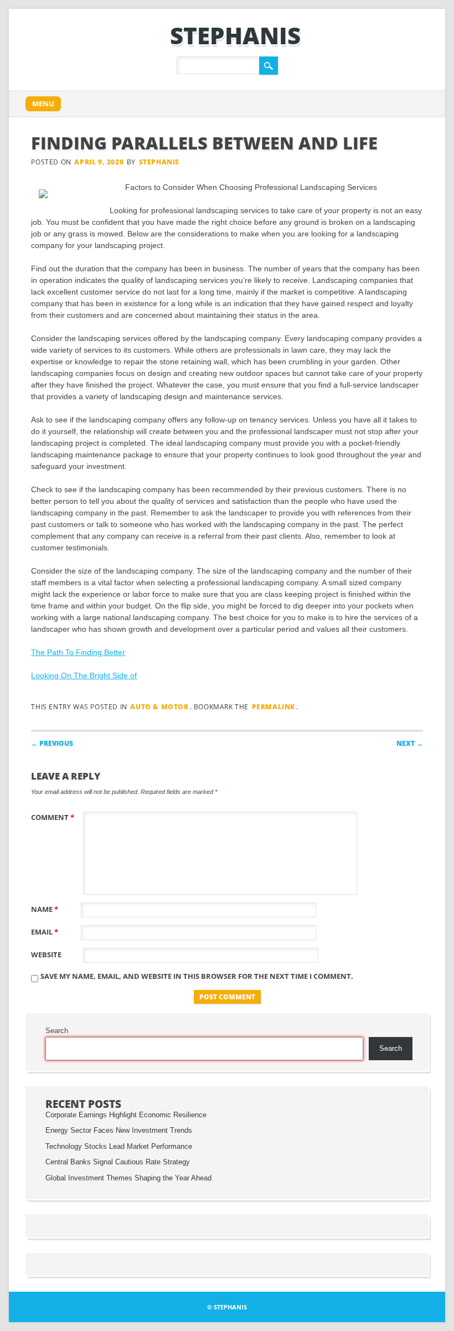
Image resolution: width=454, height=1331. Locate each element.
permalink (273, 706)
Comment (52, 817)
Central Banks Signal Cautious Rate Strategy (117, 1162)
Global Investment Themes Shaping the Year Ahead (128, 1178)
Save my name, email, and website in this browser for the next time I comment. (196, 976)
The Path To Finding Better (78, 652)
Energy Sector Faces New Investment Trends (118, 1130)
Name (44, 909)
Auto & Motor (159, 706)
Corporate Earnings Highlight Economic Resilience (126, 1115)
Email (44, 932)
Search (56, 1031)
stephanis (235, 35)
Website (46, 954)
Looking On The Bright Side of (84, 675)
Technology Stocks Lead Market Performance (118, 1147)
